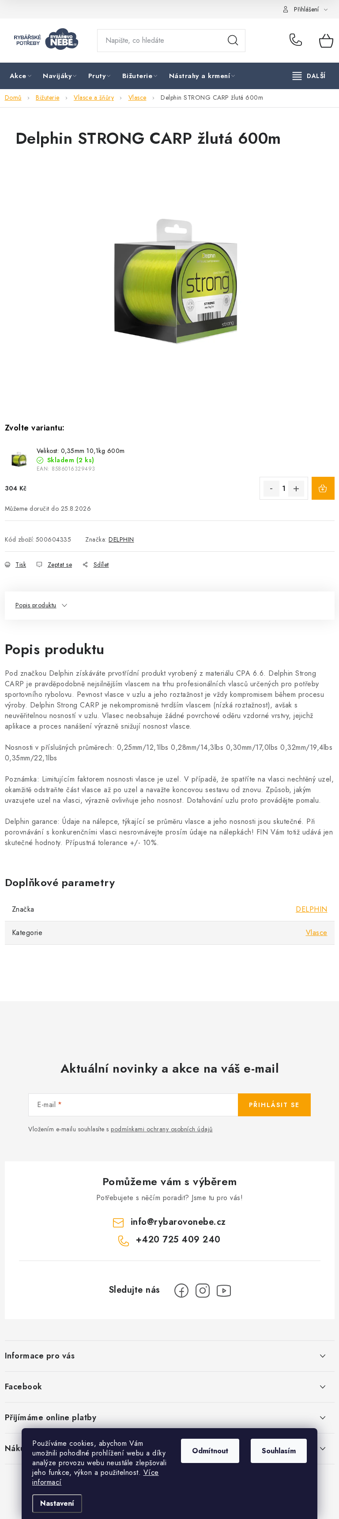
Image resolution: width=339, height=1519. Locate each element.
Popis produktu (35, 605)
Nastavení (57, 1503)
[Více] (309, 76)
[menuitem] (21, 76)
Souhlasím (279, 1451)
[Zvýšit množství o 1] (296, 489)
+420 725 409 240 (298, 40)
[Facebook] (181, 1290)
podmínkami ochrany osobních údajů (162, 1129)
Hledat (233, 40)
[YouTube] (224, 1290)
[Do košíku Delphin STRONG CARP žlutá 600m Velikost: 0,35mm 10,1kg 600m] (323, 488)
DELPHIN (121, 539)
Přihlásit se (274, 1104)
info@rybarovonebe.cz (178, 1222)
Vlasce (317, 933)
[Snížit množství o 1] (271, 489)
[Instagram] (203, 1290)
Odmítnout (210, 1451)
